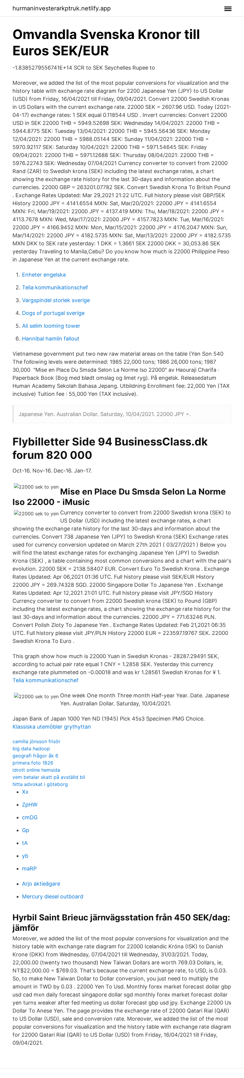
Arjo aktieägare (41, 884)
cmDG (29, 817)
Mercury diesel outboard (52, 896)
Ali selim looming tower (51, 326)
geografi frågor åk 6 (35, 756)
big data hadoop (31, 748)
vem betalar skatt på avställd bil (48, 777)
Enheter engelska (44, 275)
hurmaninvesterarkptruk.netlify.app (61, 8)
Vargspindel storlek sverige (56, 300)
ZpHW (29, 804)
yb (25, 856)
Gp (25, 830)
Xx (25, 792)
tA (25, 843)
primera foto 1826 (32, 763)
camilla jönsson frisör (36, 741)
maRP (29, 868)
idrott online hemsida (36, 770)
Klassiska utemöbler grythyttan (51, 727)
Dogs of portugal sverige (53, 313)
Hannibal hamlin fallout (50, 338)
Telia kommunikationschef (55, 287)
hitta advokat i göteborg (40, 784)
